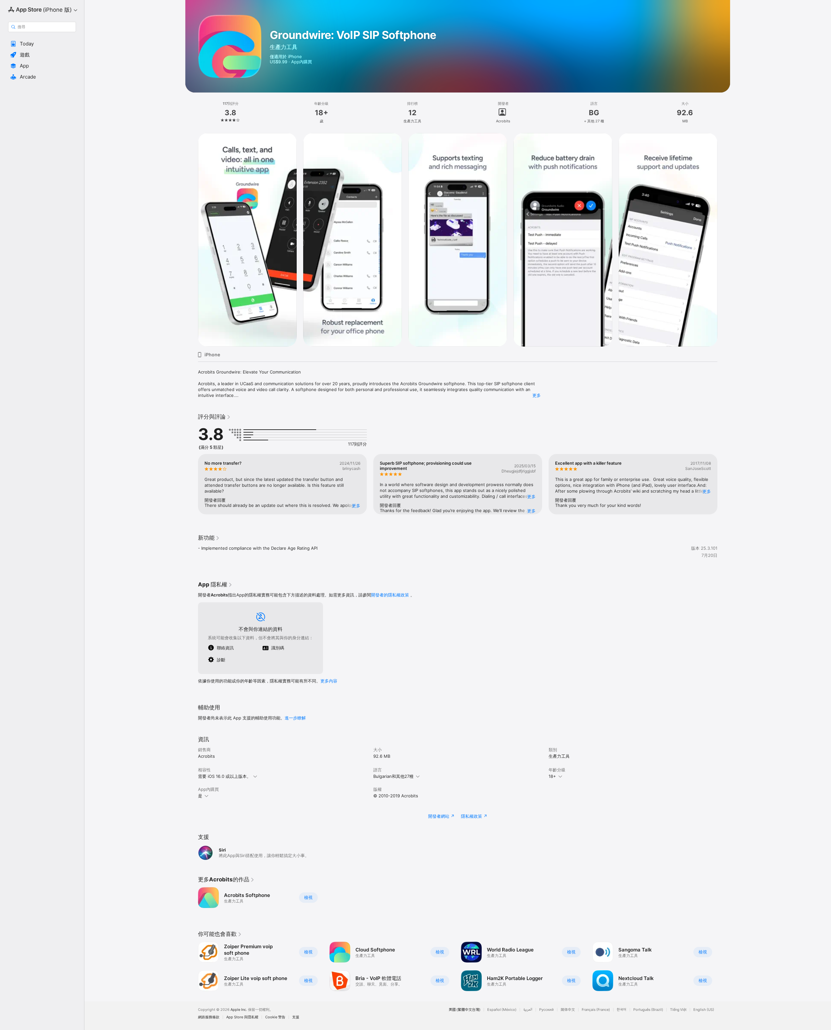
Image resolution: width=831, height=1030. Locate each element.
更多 (536, 395)
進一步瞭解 (295, 717)
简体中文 (568, 1010)
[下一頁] (723, 484)
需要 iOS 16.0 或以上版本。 (224, 776)
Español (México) (501, 1010)
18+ (552, 776)
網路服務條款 (208, 1017)
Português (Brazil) (648, 1010)
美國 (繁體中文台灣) (464, 1010)
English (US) (703, 1010)
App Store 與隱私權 (242, 1017)
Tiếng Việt (678, 1010)
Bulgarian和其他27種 (393, 776)
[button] (42, 44)
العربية (527, 1010)
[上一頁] (191, 484)
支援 (295, 1017)
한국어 (621, 1010)
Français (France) (596, 1010)
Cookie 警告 (275, 1017)
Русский (546, 1010)
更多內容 (328, 680)
